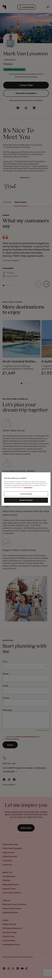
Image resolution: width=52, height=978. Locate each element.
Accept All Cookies (26, 500)
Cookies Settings (26, 494)
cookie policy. (28, 487)
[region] (26, 489)
